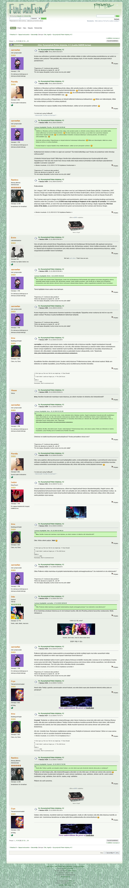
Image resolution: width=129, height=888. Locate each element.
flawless (14, 180)
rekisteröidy (27, 16)
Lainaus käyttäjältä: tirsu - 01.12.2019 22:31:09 (49, 411)
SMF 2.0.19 (50, 866)
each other (72, 258)
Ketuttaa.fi (70, 883)
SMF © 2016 (58, 866)
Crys (13, 681)
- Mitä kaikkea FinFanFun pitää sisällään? (103, 21)
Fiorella (14, 82)
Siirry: (101, 852)
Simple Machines (67, 866)
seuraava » (116, 38)
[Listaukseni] (12, 708)
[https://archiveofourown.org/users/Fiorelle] (12, 105)
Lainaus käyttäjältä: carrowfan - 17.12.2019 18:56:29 (51, 603)
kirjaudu (19, 16)
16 (28, 41)
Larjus (14, 482)
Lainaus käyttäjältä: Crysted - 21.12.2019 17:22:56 (50, 764)
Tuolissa (81, 518)
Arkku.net (71, 881)
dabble (75, 217)
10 (18, 41)
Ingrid (49, 34)
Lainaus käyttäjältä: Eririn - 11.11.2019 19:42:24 (49, 276)
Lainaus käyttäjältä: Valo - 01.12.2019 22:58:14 (49, 530)
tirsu (13, 338)
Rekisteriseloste (65, 876)
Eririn (13, 238)
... (15, 41)
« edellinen (109, 38)
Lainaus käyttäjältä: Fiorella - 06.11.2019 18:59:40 (50, 127)
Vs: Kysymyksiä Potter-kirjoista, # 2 (51, 50)
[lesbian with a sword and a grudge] (12, 265)
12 (22, 41)
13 (24, 41)
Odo (45, 34)
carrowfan (15, 50)
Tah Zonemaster (68, 868)
